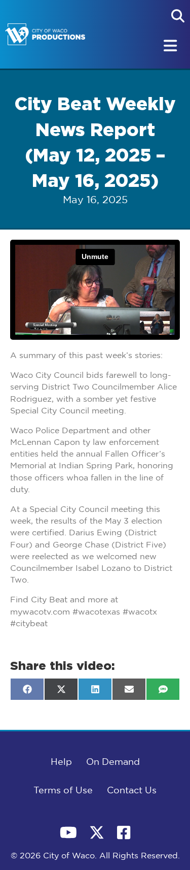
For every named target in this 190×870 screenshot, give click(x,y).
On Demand (113, 762)
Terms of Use (63, 791)
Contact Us (132, 791)
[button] (178, 16)
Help (61, 762)
